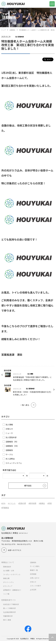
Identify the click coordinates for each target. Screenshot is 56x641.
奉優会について (7, 562)
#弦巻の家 (22, 503)
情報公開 (6, 578)
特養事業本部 (8, 616)
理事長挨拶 (7, 567)
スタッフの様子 (35, 586)
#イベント (12, 503)
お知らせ (33, 582)
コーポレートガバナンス (11, 574)
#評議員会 (5, 507)
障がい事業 (7, 620)
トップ (3, 30)
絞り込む (28, 485)
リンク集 (6, 594)
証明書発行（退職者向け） (12, 590)
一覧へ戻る (24, 405)
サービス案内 (34, 566)
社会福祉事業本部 (9, 612)
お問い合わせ (34, 578)
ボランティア (7, 586)
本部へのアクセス (14, 550)
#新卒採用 (32, 503)
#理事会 (42, 503)
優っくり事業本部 (9, 608)
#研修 (49, 503)
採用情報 (33, 574)
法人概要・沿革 (8, 570)
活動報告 (12, 30)
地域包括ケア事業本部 (11, 604)
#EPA (3, 503)
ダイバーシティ (8, 582)
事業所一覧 (34, 570)
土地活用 (33, 589)
